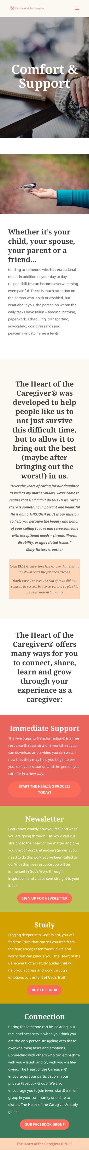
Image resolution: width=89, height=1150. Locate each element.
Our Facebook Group (44, 1124)
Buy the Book (44, 990)
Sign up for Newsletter (44, 898)
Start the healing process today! (44, 789)
